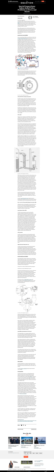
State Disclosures (14, 469)
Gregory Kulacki (36, 447)
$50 (27, 453)
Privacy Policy (10, 469)
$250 (33, 453)
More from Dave (33, 429)
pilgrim (32, 421)
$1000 (37, 453)
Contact (24, 469)
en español (38, 1)
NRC (33, 420)
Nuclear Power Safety (26, 421)
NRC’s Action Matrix (23, 393)
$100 (30, 453)
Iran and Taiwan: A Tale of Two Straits (39, 446)
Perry (18, 22)
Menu (45, 1)
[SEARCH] (40, 1)
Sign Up (36, 1)
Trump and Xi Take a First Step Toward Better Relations (13, 446)
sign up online (38, 461)
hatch (23, 420)
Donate (43, 1)
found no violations (24, 368)
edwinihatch (20, 420)
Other (40, 453)
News (20, 469)
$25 (25, 453)
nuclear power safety (21, 421)
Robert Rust (9, 447)
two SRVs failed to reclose (28, 279)
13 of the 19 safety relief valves (22, 38)
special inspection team (24, 198)
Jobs (22, 469)
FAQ (18, 469)
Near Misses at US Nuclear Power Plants (28, 420)
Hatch (19, 23)
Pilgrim (31, 376)
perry (30, 421)
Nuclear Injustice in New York (26, 445)
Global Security (22, 419)
